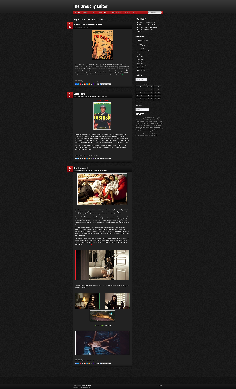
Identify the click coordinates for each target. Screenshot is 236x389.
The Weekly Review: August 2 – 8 (146, 25)
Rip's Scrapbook (141, 65)
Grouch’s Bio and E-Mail (99, 12)
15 (144, 96)
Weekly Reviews (129, 12)
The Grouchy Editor (90, 6)
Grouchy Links (141, 61)
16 (148, 96)
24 (151, 99)
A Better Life (140, 31)
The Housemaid (81, 168)
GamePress (87, 387)
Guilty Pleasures (144, 46)
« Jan (137, 105)
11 (155, 93)
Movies (95, 170)
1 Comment (89, 27)
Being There (79, 93)
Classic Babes (140, 57)
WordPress (83, 387)
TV (139, 52)
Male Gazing (140, 63)
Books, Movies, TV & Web (89, 96)
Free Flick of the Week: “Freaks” (88, 24)
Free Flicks (82, 27)
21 (141, 99)
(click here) (108, 325)
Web (140, 54)
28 (141, 102)
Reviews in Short (145, 50)
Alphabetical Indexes (81, 12)
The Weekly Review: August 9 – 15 (146, 22)
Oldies (142, 48)
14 (141, 96)
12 (159, 93)
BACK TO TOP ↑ (159, 385)
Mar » (140, 105)
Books (81, 96)
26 (159, 99)
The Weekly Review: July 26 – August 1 (147, 27)
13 (137, 96)
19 (159, 96)
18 (155, 96)
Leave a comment (102, 96)
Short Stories (116, 12)
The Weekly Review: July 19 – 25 (145, 29)
